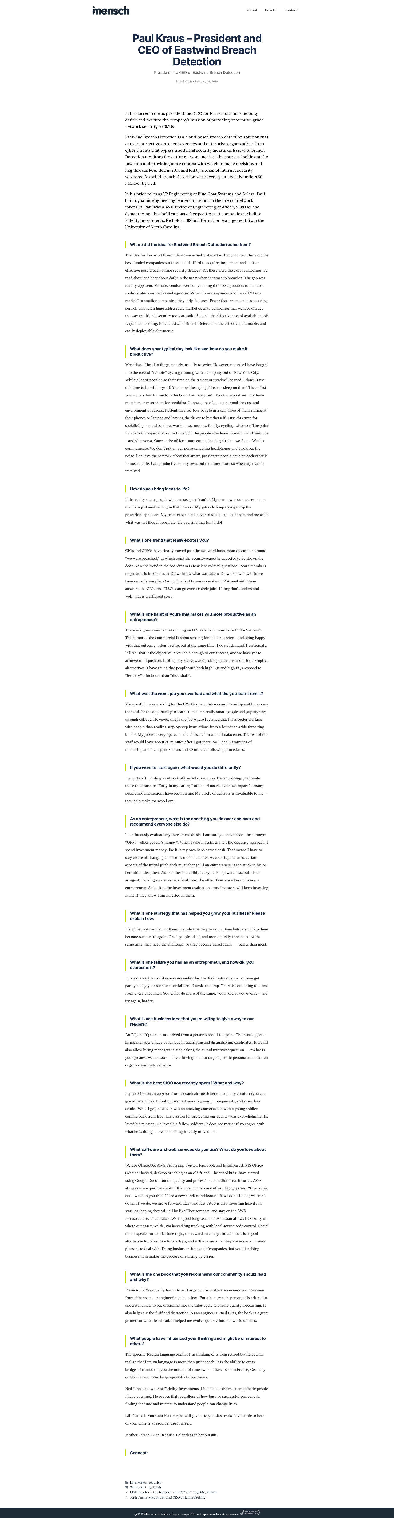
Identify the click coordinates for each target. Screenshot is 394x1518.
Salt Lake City (140, 1487)
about (252, 10)
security (154, 1482)
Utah (157, 1487)
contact (291, 10)
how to (271, 10)
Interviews (138, 1482)
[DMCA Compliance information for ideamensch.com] (249, 1514)
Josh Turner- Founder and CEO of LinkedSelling (168, 1497)
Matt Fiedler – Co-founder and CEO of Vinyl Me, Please (173, 1492)
